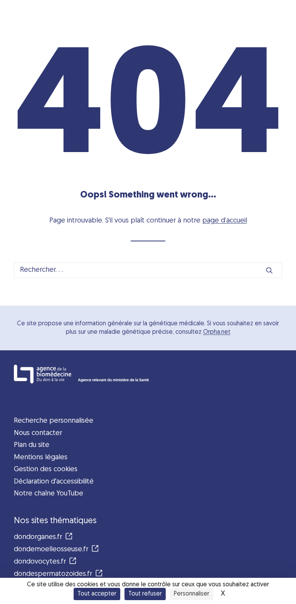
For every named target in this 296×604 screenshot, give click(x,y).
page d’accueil (224, 220)
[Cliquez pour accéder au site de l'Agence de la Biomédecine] (148, 374)
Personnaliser (191, 594)
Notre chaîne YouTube (48, 493)
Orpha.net (216, 332)
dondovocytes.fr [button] (40, 562)
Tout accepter (96, 594)
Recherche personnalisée (53, 421)
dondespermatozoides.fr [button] (53, 574)
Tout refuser (145, 594)
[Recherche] (148, 270)
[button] (269, 270)
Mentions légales (40, 457)
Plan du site (31, 445)
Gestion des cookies (45, 469)
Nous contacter (38, 433)
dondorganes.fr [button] (38, 537)
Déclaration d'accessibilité (54, 481)
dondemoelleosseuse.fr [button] (51, 549)
